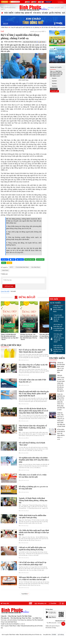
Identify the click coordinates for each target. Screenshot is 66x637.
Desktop (61, 634)
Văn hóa (37, 13)
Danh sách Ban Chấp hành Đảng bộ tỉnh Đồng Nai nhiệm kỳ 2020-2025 (56, 349)
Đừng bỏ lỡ (26, 297)
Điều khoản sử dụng (50, 627)
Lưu (10, 263)
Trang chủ (5, 603)
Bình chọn (53, 89)
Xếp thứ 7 (54, 78)
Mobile (54, 634)
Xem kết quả (54, 91)
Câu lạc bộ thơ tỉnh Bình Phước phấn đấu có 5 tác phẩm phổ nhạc (61, 367)
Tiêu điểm (8, 13)
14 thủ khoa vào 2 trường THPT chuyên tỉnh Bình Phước (56, 308)
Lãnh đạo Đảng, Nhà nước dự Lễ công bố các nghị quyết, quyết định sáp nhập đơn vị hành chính (61, 419)
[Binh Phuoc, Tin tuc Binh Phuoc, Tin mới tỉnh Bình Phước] (34, 7)
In (4, 263)
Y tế (2, 31)
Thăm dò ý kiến (55, 67)
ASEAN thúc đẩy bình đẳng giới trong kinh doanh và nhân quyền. (44, 27)
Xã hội (45, 13)
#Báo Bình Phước (35, 267)
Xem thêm (24, 594)
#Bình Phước (5, 270)
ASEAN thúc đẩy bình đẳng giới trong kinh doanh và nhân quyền (57, 327)
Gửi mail (41, 259)
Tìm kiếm (53, 603)
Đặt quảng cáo (41, 603)
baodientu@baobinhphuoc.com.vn (15, 624)
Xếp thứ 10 (54, 86)
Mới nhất (13, 291)
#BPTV (11, 267)
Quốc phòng (55, 13)
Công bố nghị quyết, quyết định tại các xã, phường (57, 318)
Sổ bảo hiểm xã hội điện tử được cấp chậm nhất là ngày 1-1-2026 (61, 434)
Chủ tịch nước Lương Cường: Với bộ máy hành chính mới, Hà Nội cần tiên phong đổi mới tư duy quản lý (61, 383)
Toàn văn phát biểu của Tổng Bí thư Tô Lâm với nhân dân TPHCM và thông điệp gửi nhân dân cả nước (61, 401)
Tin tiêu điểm (57, 358)
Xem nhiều (55, 302)
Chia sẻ (5, 259)
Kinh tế (28, 13)
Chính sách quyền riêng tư (52, 626)
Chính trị (19, 13)
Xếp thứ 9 (54, 83)
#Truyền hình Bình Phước (22, 267)
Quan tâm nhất (5, 291)
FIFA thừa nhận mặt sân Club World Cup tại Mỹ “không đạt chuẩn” (57, 338)
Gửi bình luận (8, 286)
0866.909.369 (52, 623)
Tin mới (54, 299)
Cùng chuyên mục (11, 345)
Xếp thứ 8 (54, 80)
